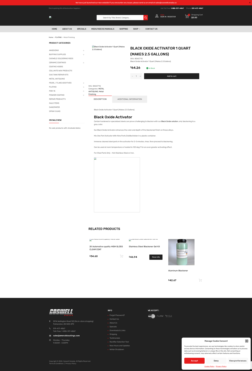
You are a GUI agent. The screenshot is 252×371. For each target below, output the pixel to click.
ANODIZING (54, 50)
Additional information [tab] (129, 99)
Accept (194, 361)
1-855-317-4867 (177, 8)
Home (54, 29)
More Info (156, 257)
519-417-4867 (197, 8)
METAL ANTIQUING (57, 79)
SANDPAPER (54, 107)
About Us (67, 29)
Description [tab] (100, 99)
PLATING (58, 37)
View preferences (237, 361)
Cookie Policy (209, 366)
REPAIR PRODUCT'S (57, 99)
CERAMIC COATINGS (57, 62)
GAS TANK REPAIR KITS (58, 75)
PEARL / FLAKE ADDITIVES (60, 83)
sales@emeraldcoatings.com (66, 336)
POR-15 (52, 91)
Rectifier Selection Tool (119, 342)
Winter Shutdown (117, 349)
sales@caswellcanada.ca (166, 3)
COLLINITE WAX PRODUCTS (60, 71)
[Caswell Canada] (57, 17)
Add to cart (171, 76)
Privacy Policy (221, 366)
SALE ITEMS (54, 103)
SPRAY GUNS (54, 111)
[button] (246, 341)
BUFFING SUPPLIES (57, 54)
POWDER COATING (56, 95)
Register (171, 17)
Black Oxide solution (169, 121)
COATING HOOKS (56, 67)
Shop (135, 29)
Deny (216, 361)
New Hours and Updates (120, 346)
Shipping (123, 29)
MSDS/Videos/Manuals (102, 29)
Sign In (163, 17)
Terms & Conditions (56, 363)
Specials (81, 29)
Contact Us (151, 29)
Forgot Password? (117, 315)
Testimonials (115, 338)
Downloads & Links (117, 330)
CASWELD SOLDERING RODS (61, 58)
